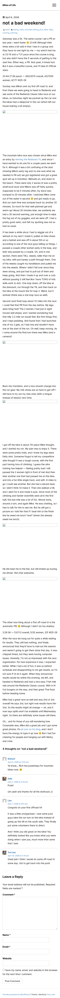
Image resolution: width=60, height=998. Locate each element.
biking (16, 29)
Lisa (10, 800)
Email (6, 946)
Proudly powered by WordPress (16, 994)
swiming (13, 33)
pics (41, 29)
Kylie (7, 29)
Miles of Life (9, 5)
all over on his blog (30, 729)
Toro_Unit (51, 994)
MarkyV (11, 759)
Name (7, 934)
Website (7, 958)
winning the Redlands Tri (28, 159)
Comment (9, 894)
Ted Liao (12, 852)
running (6, 33)
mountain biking (32, 29)
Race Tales (48, 29)
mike (22, 29)
